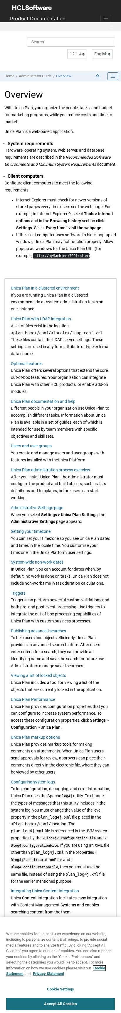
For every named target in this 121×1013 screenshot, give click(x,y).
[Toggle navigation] (105, 18)
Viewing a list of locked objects (38, 675)
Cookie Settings (60, 989)
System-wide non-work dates (37, 562)
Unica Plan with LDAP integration (41, 318)
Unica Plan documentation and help (43, 401)
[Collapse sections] (98, 76)
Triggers (18, 593)
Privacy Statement (48, 973)
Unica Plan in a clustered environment (45, 288)
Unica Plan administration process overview (50, 470)
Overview (63, 76)
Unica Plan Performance (33, 699)
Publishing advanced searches (38, 631)
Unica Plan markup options (35, 737)
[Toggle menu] (111, 27)
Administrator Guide (35, 76)
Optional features (27, 363)
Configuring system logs (33, 782)
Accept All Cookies (60, 1004)
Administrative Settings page (37, 507)
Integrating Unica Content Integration (45, 891)
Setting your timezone (31, 531)
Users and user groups (31, 446)
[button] (4, 144)
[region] (60, 965)
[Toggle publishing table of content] (112, 76)
